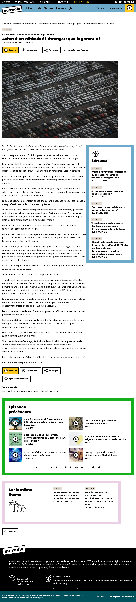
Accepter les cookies (122, 597)
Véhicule (6, 391)
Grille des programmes (25, 2)
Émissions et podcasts (23, 23)
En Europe (7, 29)
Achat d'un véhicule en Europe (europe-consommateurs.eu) (55, 357)
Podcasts (61, 8)
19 (99, 467)
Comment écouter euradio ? (65, 589)
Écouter (13, 50)
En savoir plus (36, 598)
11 (82, 467)
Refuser (101, 597)
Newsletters (64, 2)
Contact (20, 576)
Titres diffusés (47, 2)
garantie (54, 391)
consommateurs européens (26, 391)
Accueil (5, 23)
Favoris (100, 8)
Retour (12, 531)
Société (57, 489)
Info (39, 8)
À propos (6, 2)
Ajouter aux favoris (78, 50)
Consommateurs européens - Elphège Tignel (59, 23)
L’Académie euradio (25, 581)
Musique (49, 8)
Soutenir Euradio (82, 2)
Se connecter (115, 8)
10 (76, 467)
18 (93, 467)
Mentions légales (24, 584)
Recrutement (22, 579)
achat (45, 391)
